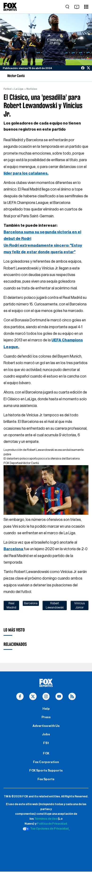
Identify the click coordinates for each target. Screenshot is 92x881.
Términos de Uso (45, 818)
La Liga (18, 89)
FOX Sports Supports (46, 770)
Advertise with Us (46, 726)
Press (46, 717)
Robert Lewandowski (55, 605)
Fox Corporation (46, 762)
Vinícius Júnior (79, 605)
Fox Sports (46, 779)
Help (46, 708)
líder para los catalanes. (26, 173)
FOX (46, 753)
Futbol (8, 89)
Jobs (46, 734)
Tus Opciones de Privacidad (49, 828)
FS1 (46, 743)
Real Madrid (11, 605)
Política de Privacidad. (52, 823)
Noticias (31, 89)
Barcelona (14, 549)
